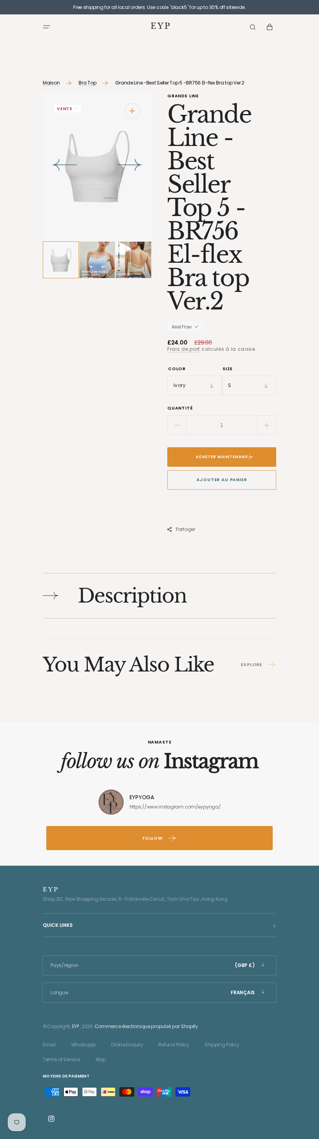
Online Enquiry (127, 1044)
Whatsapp (83, 1044)
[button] (46, 26)
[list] (97, 166)
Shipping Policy (222, 1044)
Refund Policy (173, 1044)
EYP (75, 1026)
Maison (51, 82)
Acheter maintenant (222, 457)
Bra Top (87, 82)
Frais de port (183, 349)
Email (49, 1044)
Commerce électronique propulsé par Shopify (146, 1026)
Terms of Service (61, 1059)
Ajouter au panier (221, 479)
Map (101, 1059)
